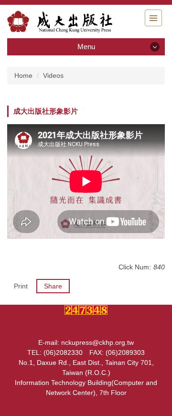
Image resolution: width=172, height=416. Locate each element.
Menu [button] (86, 47)
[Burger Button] (153, 18)
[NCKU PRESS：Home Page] (59, 21)
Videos (53, 75)
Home (23, 75)
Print (21, 286)
